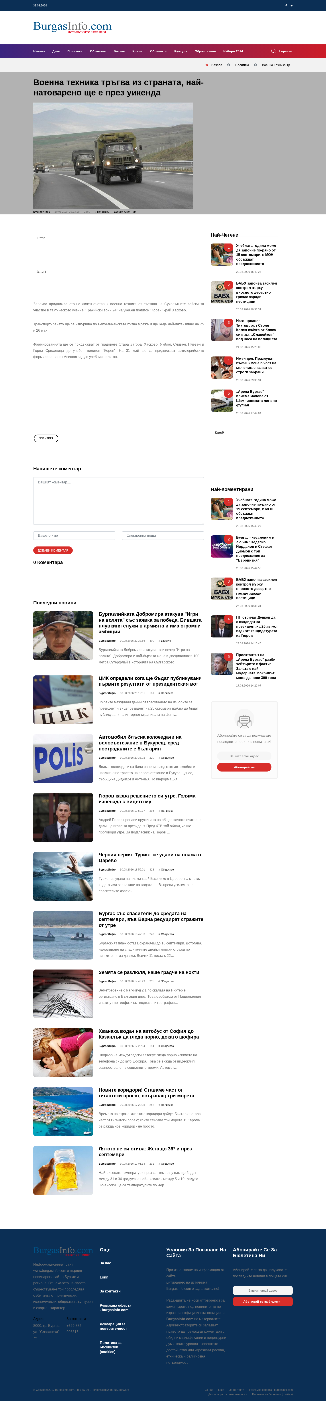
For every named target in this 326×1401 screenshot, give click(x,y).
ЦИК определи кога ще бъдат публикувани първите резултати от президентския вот (150, 681)
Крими (137, 51)
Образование (205, 51)
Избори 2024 (233, 51)
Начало (39, 51)
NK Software (121, 1389)
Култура (180, 51)
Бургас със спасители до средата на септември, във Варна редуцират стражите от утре (151, 919)
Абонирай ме (244, 767)
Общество (98, 51)
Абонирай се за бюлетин (262, 1301)
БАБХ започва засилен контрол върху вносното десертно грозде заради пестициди (256, 292)
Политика (74, 51)
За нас (105, 1263)
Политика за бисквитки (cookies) (111, 1347)
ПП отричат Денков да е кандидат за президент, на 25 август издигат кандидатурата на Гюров (257, 626)
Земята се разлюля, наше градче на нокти (149, 972)
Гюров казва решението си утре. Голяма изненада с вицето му (147, 798)
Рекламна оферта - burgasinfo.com (271, 1389)
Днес (56, 51)
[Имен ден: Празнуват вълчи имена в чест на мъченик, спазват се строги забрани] (222, 367)
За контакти (110, 1291)
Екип (104, 1277)
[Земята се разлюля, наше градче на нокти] (63, 994)
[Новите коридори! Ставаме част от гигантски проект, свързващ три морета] (63, 1111)
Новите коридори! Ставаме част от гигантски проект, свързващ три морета (146, 1092)
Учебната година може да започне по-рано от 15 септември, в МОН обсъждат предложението (256, 255)
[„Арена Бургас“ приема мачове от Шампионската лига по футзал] (222, 401)
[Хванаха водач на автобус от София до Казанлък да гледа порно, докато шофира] (63, 1052)
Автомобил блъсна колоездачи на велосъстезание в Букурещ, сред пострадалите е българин (140, 743)
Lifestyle (166, 640)
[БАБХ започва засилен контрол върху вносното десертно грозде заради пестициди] (222, 292)
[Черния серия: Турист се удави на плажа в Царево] (63, 876)
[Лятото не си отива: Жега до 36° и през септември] (63, 1170)
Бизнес (119, 51)
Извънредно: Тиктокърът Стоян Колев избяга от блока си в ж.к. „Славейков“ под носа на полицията (256, 330)
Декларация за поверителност (227, 1394)
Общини (157, 51)
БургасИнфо (41, 211)
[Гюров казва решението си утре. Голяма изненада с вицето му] (63, 817)
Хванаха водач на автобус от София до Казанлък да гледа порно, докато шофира (149, 1034)
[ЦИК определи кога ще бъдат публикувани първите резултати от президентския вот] (63, 699)
